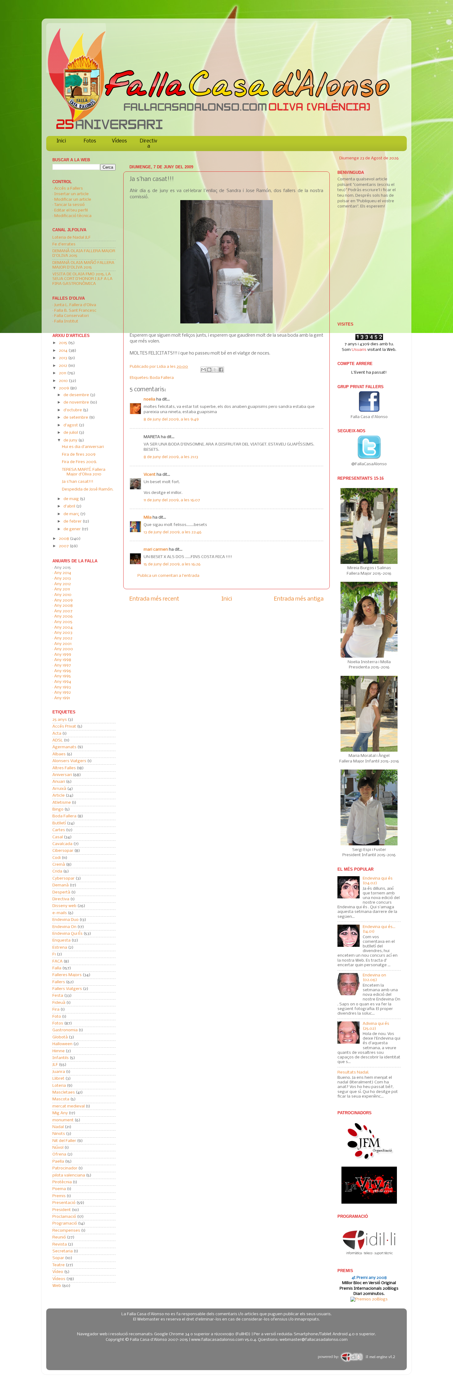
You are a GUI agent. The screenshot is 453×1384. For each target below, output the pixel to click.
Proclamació (64, 1216)
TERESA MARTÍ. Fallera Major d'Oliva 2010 (83, 472)
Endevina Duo (65, 920)
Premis (59, 1196)
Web (56, 1285)
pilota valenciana (68, 1175)
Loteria (59, 1085)
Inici (61, 141)
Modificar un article (72, 199)
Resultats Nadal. (353, 1072)
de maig (71, 499)
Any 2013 (62, 578)
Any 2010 (62, 595)
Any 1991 (62, 698)
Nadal (58, 1127)
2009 (64, 388)
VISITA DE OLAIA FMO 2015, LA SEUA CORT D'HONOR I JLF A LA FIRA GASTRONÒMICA (82, 279)
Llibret (58, 1078)
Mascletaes (63, 1092)
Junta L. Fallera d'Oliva (75, 305)
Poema (59, 1189)
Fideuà (58, 1002)
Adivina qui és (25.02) (376, 1026)
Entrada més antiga (299, 599)
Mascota (60, 1099)
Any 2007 (63, 611)
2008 (64, 538)
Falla (56, 968)
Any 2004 (63, 627)
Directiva (148, 143)
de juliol (71, 432)
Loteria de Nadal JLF (71, 237)
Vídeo (57, 1272)
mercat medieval (68, 1106)
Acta (56, 733)
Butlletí (59, 823)
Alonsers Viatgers (69, 761)
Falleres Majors (67, 975)
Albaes (59, 754)
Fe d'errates (64, 244)
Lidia (162, 366)
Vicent (150, 474)
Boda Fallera (162, 378)
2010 (64, 381)
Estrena (59, 947)
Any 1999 (62, 654)
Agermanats (64, 747)
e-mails (59, 913)
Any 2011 (62, 589)
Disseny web (64, 906)
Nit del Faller (64, 1141)
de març (71, 514)
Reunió (59, 1237)
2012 (63, 365)
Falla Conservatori (71, 316)
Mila (148, 517)
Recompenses (66, 1230)
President (61, 1210)
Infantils (60, 1058)
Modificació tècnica (73, 216)
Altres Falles (64, 768)
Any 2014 (62, 573)
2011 (63, 373)
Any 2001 (62, 644)
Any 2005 (63, 622)
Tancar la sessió (69, 205)
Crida (57, 871)
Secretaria (62, 1251)
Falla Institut (66, 321)
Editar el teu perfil (71, 210)
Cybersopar (63, 878)
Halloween (62, 1044)
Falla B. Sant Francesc (75, 310)
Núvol (57, 1147)
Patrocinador (64, 1168)
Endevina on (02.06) (374, 977)
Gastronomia (65, 1030)
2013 (63, 358)
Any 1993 (62, 687)
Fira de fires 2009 (79, 454)
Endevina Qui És (67, 933)
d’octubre (73, 410)
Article (58, 795)
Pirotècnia (62, 1182)
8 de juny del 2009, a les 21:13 (171, 457)
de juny (70, 440)
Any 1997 (62, 665)
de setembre (76, 417)
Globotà (60, 1037)
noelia (149, 399)
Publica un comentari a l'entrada (168, 575)
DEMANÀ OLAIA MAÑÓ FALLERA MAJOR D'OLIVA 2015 (83, 265)
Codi (56, 858)
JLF (55, 1064)
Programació (64, 1223)
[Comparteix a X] (215, 370)
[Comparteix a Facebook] (221, 370)
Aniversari (62, 775)
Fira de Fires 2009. (79, 462)
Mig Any (60, 1113)
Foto (56, 1016)
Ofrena (59, 1154)
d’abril (69, 506)
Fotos (90, 141)
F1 (54, 954)
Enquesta (61, 940)
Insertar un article (71, 194)
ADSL (57, 740)
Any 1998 (62, 660)
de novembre (76, 402)
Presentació (64, 1203)
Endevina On (64, 927)
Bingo (57, 809)
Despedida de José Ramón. (87, 489)
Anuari (58, 781)
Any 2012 (62, 584)
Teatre (58, 1265)
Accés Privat (64, 726)
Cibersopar (62, 850)
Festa (57, 995)
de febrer (73, 521)
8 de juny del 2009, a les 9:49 (171, 419)
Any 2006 (63, 616)
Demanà (60, 885)
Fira (55, 1009)
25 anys (59, 719)
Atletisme (61, 802)
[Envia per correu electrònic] (203, 370)
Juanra (58, 1072)
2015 (63, 343)
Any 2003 (63, 632)
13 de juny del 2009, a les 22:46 (173, 532)
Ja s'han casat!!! (77, 481)
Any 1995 (62, 676)
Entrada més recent (154, 599)
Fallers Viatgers (67, 989)
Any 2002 (63, 638)
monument (63, 1120)
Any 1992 (62, 692)
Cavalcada (62, 844)
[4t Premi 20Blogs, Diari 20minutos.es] (369, 1299)
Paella (58, 1161)
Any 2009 (63, 600)
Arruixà (59, 788)
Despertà (61, 892)
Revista (59, 1244)
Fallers (58, 982)
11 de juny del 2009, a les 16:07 (172, 500)
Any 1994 (62, 682)
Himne (58, 1051)
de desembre (76, 395)
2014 (63, 350)
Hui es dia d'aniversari (83, 447)
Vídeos (119, 141)
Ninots (58, 1133)
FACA (57, 961)
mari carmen (156, 549)
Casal (57, 837)
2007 (64, 546)
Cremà (58, 864)
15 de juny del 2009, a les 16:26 (172, 564)
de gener (72, 529)
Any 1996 (62, 671)
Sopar (58, 1258)
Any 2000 (63, 649)
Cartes (58, 830)
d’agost (71, 425)
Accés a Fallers (68, 188)
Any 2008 (63, 605)
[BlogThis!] (209, 370)
